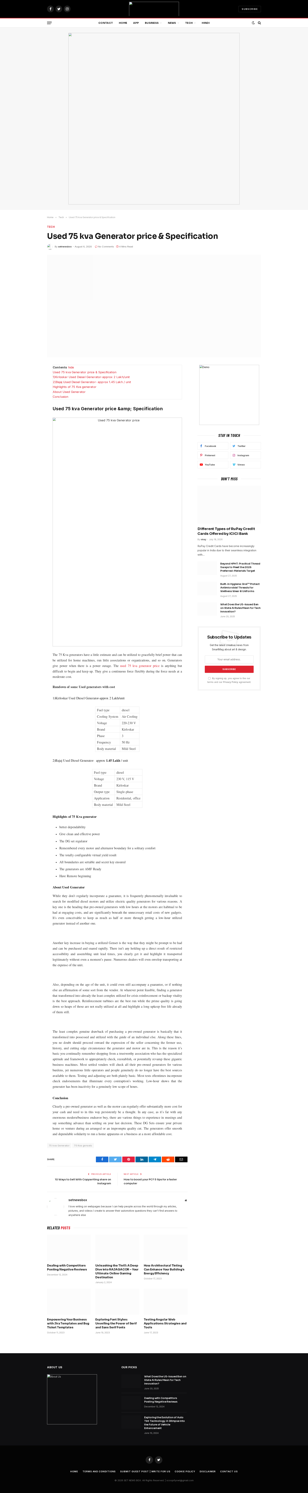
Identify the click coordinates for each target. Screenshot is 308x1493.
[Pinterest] (34, 410)
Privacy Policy (230, 682)
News (172, 22)
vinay (203, 539)
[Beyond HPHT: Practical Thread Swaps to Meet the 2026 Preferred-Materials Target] (207, 568)
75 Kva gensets (83, 1145)
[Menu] (49, 23)
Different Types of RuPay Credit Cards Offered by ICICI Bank (226, 531)
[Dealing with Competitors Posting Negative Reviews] (69, 1248)
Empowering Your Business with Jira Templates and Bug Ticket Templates (68, 1323)
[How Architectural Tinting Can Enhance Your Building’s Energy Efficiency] (166, 1248)
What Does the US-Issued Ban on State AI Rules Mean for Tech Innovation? (240, 608)
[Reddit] (34, 393)
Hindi (205, 22)
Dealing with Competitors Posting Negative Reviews (67, 1267)
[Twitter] (34, 384)
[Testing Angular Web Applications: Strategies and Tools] (166, 1302)
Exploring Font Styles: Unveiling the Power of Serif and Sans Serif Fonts (116, 1323)
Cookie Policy (185, 1471)
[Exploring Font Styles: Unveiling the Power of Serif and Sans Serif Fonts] (117, 1302)
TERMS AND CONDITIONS (99, 1471)
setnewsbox (65, 246)
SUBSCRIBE (250, 9)
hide (71, 367)
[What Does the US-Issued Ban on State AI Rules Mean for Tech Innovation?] (207, 609)
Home (123, 22)
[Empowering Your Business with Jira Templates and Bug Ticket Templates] (69, 1302)
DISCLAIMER (208, 1471)
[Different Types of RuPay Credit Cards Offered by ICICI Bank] (229, 505)
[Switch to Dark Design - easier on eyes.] (253, 22)
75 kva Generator (59, 1145)
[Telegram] (34, 401)
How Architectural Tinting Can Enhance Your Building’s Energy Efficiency (164, 1269)
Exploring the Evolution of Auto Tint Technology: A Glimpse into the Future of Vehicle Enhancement (164, 1423)
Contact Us (229, 1471)
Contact (105, 22)
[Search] (259, 23)
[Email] (34, 418)
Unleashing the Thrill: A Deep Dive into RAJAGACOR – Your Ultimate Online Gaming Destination (116, 1271)
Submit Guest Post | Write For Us (145, 1471)
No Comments (106, 246)
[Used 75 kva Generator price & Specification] (154, 306)
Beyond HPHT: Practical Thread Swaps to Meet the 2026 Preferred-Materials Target (240, 567)
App (136, 22)
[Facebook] (34, 376)
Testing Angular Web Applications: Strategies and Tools (165, 1323)
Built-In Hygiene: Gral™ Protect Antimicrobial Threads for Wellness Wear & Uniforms (240, 587)
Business (152, 22)
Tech (189, 22)
